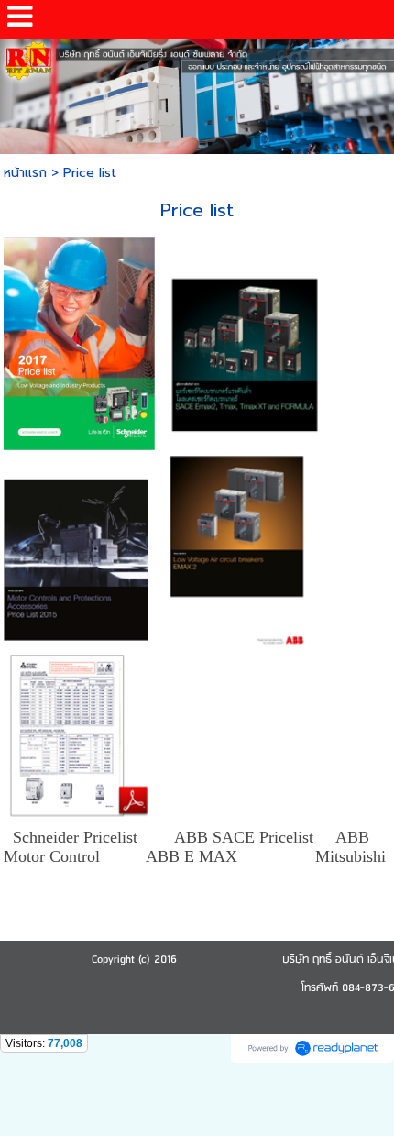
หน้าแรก (25, 172)
